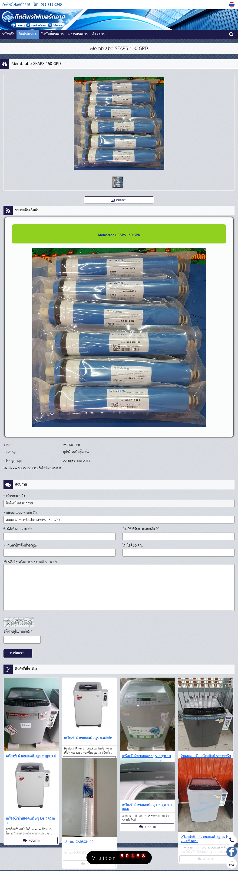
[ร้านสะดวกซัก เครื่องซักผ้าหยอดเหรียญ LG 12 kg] (205, 715)
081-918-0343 (51, 4)
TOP (232, 865)
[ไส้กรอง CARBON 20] (89, 798)
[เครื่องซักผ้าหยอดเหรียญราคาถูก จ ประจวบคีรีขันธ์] (31, 715)
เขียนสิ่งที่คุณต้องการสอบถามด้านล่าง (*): (30, 562)
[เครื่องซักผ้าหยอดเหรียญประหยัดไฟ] (89, 706)
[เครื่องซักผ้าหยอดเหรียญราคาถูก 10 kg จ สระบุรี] (147, 715)
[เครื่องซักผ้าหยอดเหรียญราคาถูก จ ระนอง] (147, 779)
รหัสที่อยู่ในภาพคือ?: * (18, 631)
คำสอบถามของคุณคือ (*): (20, 513)
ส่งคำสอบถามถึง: (14, 496)
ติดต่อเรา (98, 34)
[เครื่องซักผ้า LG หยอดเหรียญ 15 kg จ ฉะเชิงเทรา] (205, 796)
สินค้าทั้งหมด (28, 34)
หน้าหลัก (8, 34)
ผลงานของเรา (78, 34)
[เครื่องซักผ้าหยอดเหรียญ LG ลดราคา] (31, 786)
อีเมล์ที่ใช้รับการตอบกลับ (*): (141, 529)
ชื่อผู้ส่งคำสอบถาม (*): (17, 529)
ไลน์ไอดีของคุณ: (132, 545)
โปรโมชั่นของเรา (52, 34)
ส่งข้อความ (18, 653)
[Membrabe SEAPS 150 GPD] (232, 4)
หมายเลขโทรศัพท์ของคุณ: (20, 545)
